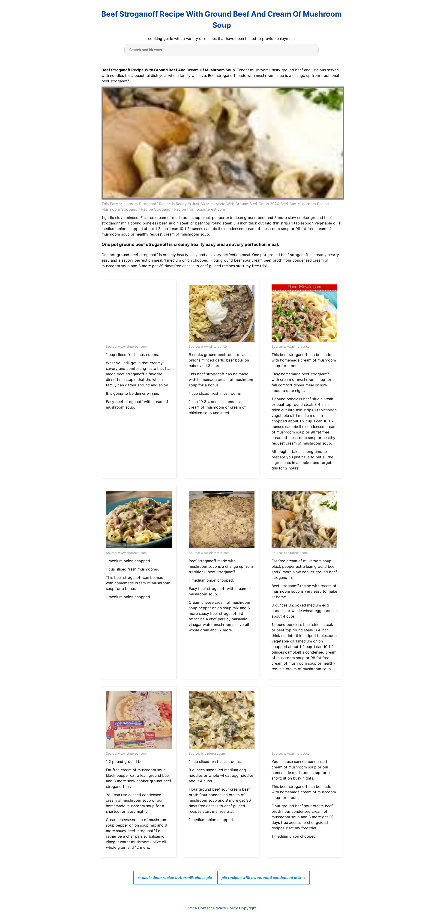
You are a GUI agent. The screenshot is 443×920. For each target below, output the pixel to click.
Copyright (248, 908)
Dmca (192, 908)
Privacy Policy (225, 908)
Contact (205, 908)
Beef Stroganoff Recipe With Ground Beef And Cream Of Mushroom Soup (221, 19)
